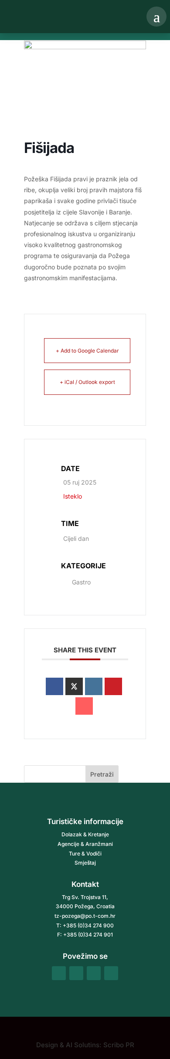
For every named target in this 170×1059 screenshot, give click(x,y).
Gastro (81, 582)
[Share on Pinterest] (113, 686)
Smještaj (85, 862)
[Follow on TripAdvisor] (94, 973)
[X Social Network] (74, 686)
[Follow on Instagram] (76, 973)
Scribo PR (118, 1045)
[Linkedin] (93, 686)
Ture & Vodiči (85, 853)
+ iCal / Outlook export (87, 382)
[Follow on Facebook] (59, 973)
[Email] (84, 706)
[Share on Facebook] (54, 686)
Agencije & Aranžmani (85, 844)
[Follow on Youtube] (111, 973)
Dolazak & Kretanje (85, 834)
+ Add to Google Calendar (87, 350)
